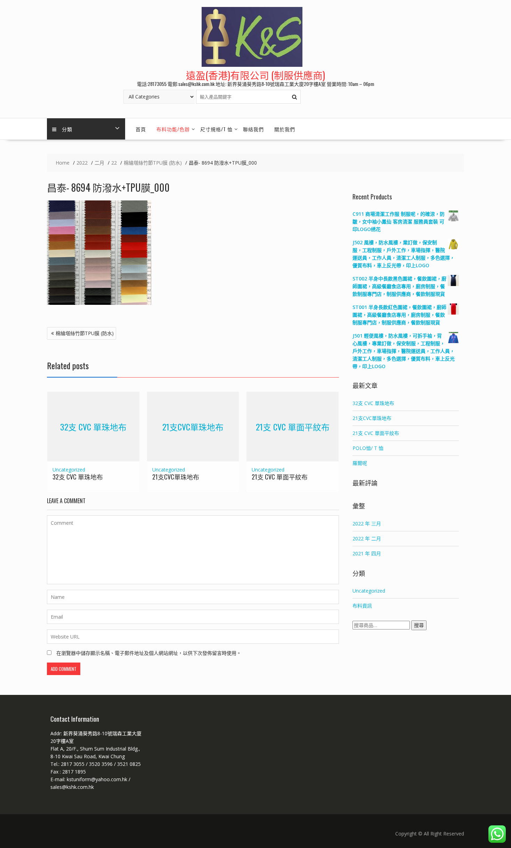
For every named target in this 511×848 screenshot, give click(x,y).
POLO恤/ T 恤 (367, 448)
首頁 (141, 129)
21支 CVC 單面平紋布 (293, 426)
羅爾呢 (359, 463)
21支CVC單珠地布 (193, 426)
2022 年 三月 (366, 523)
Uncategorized (68, 469)
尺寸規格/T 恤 (216, 129)
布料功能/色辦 (173, 129)
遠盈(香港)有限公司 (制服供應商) (255, 75)
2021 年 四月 (366, 553)
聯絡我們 (253, 129)
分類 (67, 129)
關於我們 (284, 129)
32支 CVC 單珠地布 (93, 426)
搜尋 (419, 625)
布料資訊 (362, 605)
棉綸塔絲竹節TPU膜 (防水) (85, 333)
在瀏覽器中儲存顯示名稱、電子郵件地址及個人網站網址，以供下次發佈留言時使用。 (148, 653)
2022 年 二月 (366, 538)
